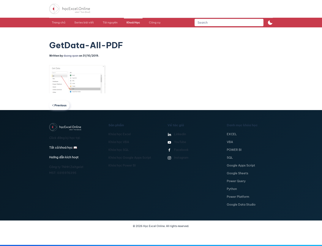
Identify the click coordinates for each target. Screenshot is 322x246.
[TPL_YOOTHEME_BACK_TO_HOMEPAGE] (73, 9)
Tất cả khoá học (63, 147)
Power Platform (238, 197)
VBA (230, 142)
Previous (60, 105)
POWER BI (234, 150)
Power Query (236, 181)
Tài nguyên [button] (110, 22)
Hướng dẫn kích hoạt (64, 157)
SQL (230, 157)
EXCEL (232, 134)
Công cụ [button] (154, 22)
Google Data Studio (241, 204)
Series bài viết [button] (84, 22)
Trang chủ (58, 22)
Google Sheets (237, 173)
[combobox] (229, 22)
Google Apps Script (241, 165)
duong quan (71, 55)
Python (232, 189)
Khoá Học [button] (133, 22)
